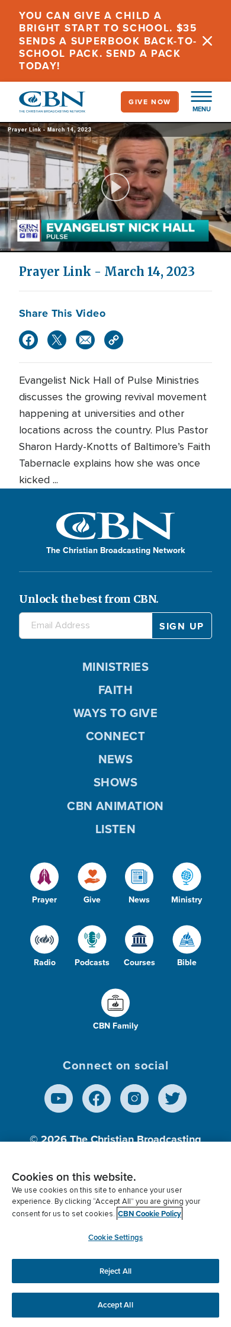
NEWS (115, 759)
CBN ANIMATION (115, 806)
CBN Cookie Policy (149, 1213)
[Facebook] (28, 339)
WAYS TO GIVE (115, 713)
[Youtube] (58, 1098)
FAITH (115, 690)
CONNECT (115, 736)
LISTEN (115, 829)
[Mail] (85, 339)
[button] (195, 102)
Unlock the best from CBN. (89, 599)
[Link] (113, 339)
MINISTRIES (115, 667)
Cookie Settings (115, 1237)
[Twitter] (56, 339)
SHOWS (115, 782)
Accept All (115, 1304)
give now (150, 102)
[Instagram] (134, 1098)
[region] (115, 1234)
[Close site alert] (207, 41)
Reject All (115, 1271)
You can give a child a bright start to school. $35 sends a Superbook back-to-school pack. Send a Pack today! (108, 40)
